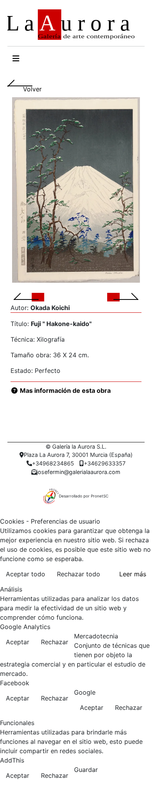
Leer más (132, 574)
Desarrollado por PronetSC (83, 496)
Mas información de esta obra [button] (64, 390)
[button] (35, 297)
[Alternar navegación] (16, 58)
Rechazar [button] (54, 642)
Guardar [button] (86, 770)
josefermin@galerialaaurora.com (78, 472)
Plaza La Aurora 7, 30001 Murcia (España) (78, 454)
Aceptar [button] (17, 642)
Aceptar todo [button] (25, 574)
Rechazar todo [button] (78, 574)
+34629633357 (104, 463)
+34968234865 (53, 463)
